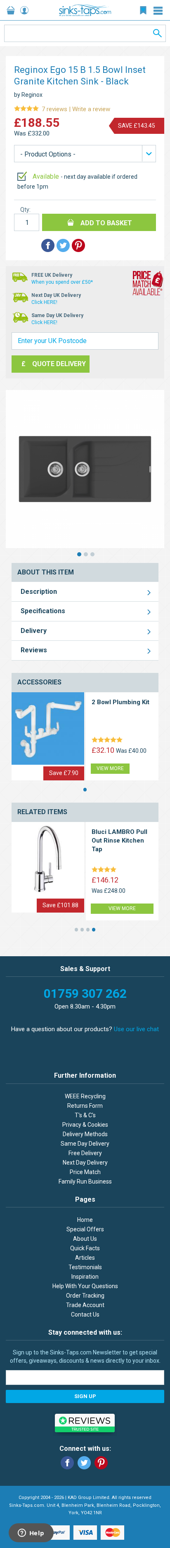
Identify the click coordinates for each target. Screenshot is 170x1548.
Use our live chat (136, 1029)
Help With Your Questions (85, 1286)
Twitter (84, 1462)
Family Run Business (85, 1181)
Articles (85, 1257)
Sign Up (85, 1396)
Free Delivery (85, 1153)
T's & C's (85, 1115)
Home (85, 1219)
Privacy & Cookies (85, 1124)
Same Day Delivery (85, 1143)
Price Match (85, 1172)
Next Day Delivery (85, 1162)
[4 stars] (105, 870)
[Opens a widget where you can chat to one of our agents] (31, 1533)
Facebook (67, 1462)
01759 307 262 (85, 993)
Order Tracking (85, 1295)
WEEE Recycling (85, 1096)
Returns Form (85, 1105)
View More (110, 768)
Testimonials (85, 1267)
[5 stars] (108, 740)
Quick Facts (85, 1248)
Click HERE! (44, 302)
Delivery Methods (85, 1134)
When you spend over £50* (62, 282)
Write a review (62, 109)
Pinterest (101, 1462)
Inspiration (85, 1276)
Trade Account (85, 1305)
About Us (85, 1238)
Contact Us (85, 1314)
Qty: (25, 209)
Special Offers (85, 1229)
